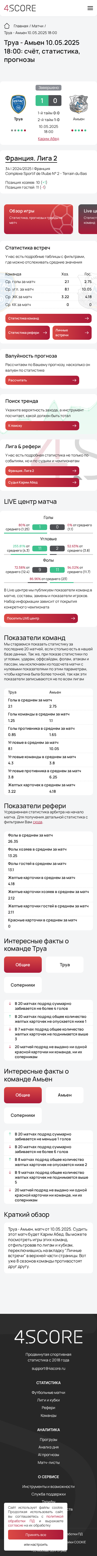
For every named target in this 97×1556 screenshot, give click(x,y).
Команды (48, 1415)
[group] (38, 219)
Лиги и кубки (48, 1400)
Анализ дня (49, 1447)
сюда (37, 821)
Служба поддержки (49, 1494)
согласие (15, 1525)
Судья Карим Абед (22, 482)
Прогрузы (48, 1439)
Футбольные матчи (48, 1392)
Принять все (36, 1534)
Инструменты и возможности (48, 1486)
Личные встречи (62, 332)
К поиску (15, 425)
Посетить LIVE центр (23, 618)
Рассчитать (17, 380)
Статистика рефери (23, 332)
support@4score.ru (48, 1368)
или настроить (36, 1544)
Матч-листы (49, 1462)
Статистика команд (23, 318)
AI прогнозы (48, 1454)
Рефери (48, 1407)
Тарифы (48, 1501)
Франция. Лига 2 (21, 470)
